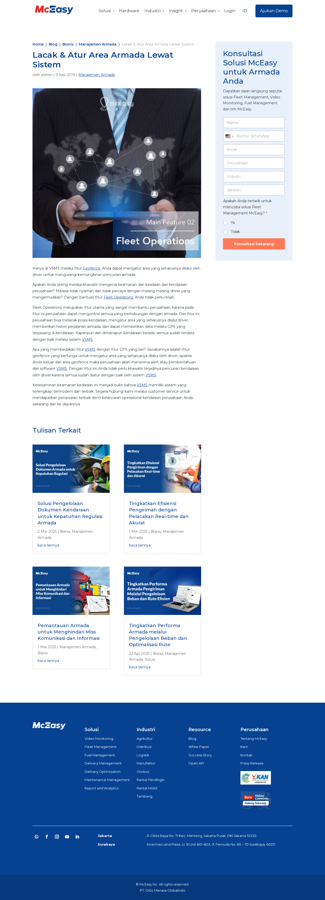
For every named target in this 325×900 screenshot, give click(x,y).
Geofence (91, 268)
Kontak (246, 755)
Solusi (150, 659)
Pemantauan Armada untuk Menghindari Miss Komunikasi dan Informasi (69, 632)
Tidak (235, 231)
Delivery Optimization (103, 772)
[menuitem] (245, 10)
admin (46, 74)
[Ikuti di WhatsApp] (36, 837)
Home (38, 44)
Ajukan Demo (274, 10)
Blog (53, 44)
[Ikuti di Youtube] (67, 837)
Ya (233, 222)
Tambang (144, 796)
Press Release (252, 763)
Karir (244, 747)
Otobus (143, 772)
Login (229, 10)
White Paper (198, 747)
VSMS (87, 339)
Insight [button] (176, 10)
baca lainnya (48, 545)
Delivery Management (103, 763)
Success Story (200, 755)
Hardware (129, 10)
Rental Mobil (147, 788)
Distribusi (144, 747)
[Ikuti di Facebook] (47, 837)
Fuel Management (100, 755)
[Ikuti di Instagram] (57, 837)
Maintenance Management (107, 780)
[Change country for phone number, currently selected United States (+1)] (229, 136)
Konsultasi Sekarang (254, 244)
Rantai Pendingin (151, 780)
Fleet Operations (118, 297)
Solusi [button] (105, 10)
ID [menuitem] (244, 10)
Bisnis (68, 44)
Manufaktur (146, 763)
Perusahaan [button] (203, 10)
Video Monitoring (99, 738)
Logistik (143, 755)
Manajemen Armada (98, 44)
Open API (196, 763)
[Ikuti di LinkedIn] (77, 837)
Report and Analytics (102, 788)
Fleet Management (101, 747)
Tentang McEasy (253, 738)
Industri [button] (152, 10)
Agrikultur (145, 738)
